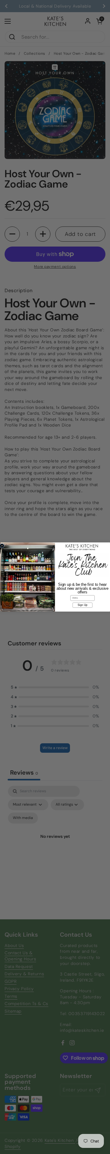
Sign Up (82, 604)
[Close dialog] (2, 546)
